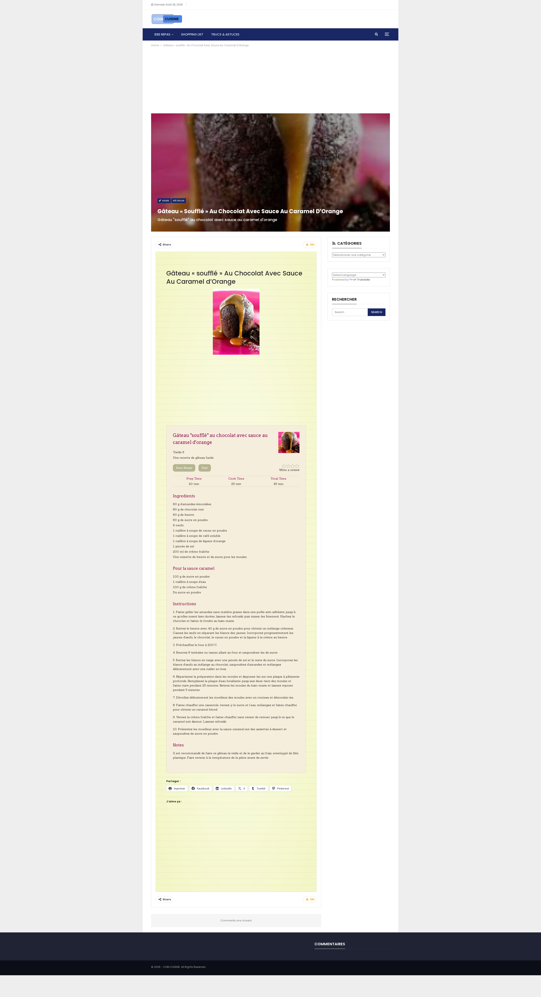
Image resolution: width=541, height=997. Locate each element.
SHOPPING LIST (192, 34)
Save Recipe (184, 468)
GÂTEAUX (178, 200)
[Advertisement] (270, 79)
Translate (363, 280)
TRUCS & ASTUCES (225, 34)
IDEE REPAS (162, 34)
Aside (165, 200)
